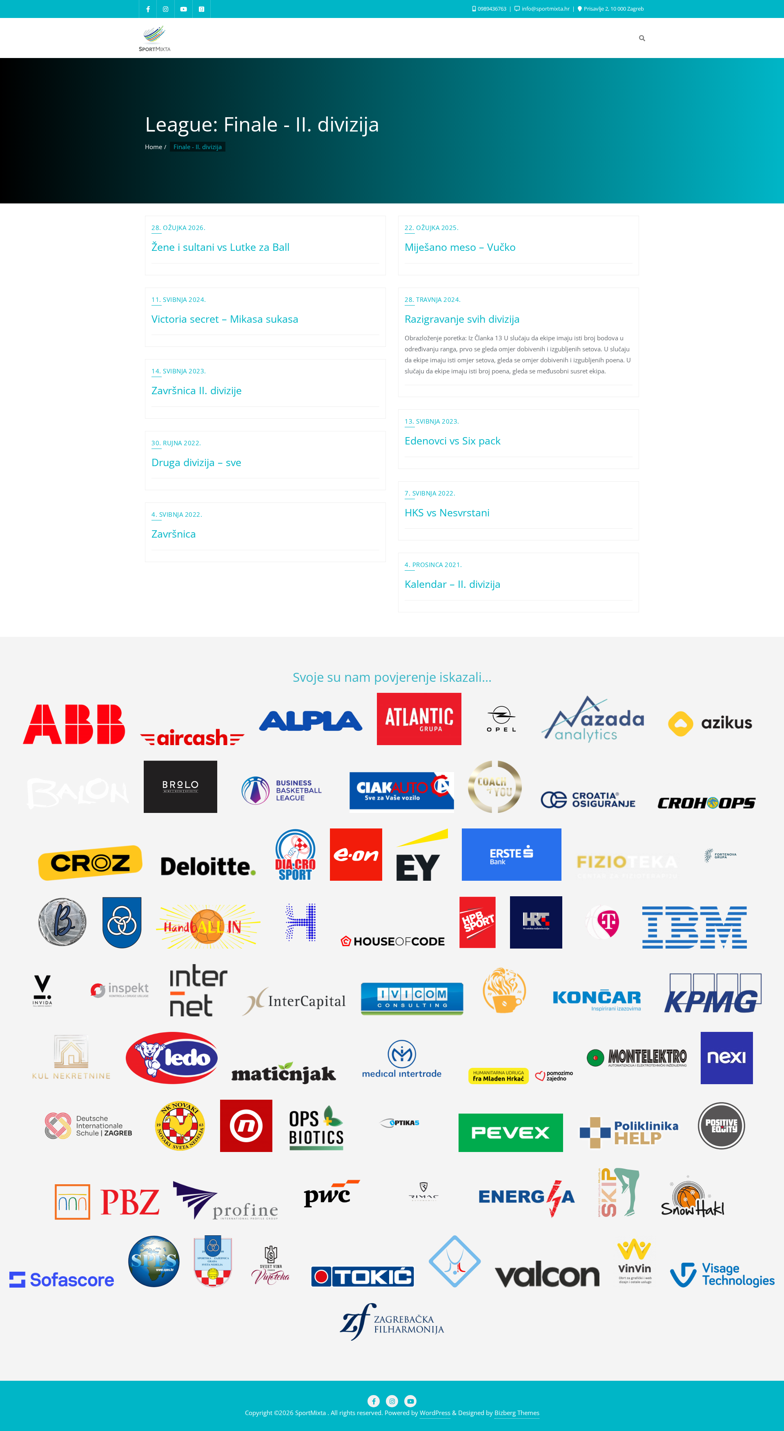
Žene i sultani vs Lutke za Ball (220, 247)
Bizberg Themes (516, 1413)
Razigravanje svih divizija (462, 319)
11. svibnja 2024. (178, 299)
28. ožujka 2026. (178, 227)
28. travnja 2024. (433, 299)
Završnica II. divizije (196, 390)
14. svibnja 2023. (178, 371)
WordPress (435, 1413)
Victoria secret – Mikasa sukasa (224, 319)
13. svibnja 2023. (432, 421)
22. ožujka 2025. (432, 227)
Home (153, 147)
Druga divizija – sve (196, 462)
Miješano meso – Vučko (460, 247)
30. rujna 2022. (176, 443)
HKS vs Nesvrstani (447, 512)
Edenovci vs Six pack (453, 440)
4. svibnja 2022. (176, 514)
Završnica (173, 533)
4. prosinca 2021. (433, 564)
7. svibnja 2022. (430, 493)
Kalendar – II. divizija (453, 584)
